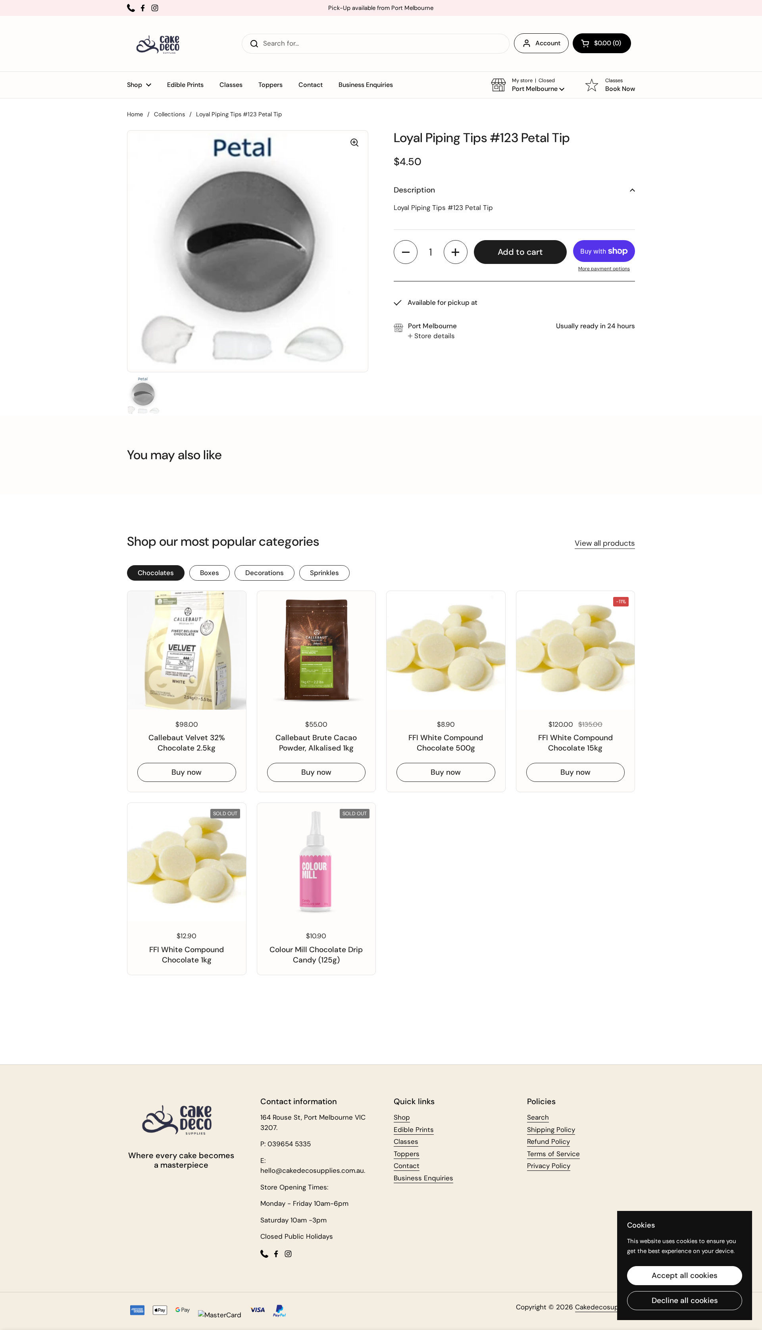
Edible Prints (414, 1129)
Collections (169, 114)
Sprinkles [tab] (324, 572)
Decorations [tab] (264, 572)
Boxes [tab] (209, 572)
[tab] (431, 336)
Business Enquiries (423, 1178)
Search (538, 1117)
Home (135, 114)
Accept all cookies (685, 1275)
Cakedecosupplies (604, 1307)
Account (547, 43)
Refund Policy (548, 1141)
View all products (605, 543)
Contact (406, 1165)
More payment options (604, 269)
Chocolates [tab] (156, 572)
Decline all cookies (685, 1300)
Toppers (406, 1153)
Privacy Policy (548, 1165)
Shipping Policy (551, 1129)
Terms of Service (553, 1153)
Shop (402, 1117)
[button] (602, 43)
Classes (406, 1141)
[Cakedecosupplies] (160, 44)
